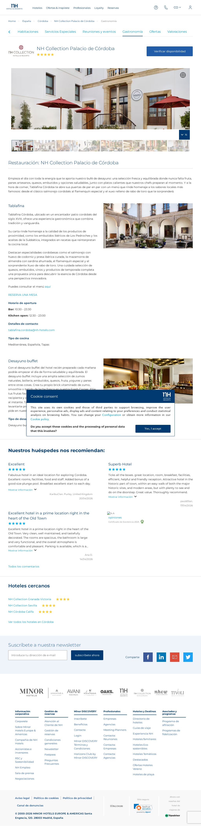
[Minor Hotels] (31, 693)
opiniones (115, 517)
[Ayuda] (156, 7)
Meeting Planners (114, 729)
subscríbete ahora (87, 655)
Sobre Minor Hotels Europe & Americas (25, 730)
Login (77, 735)
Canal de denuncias (30, 805)
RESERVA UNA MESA (22, 295)
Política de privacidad (77, 798)
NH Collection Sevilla (22, 605)
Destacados (140, 759)
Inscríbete (80, 718)
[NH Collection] (142, 693)
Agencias (109, 724)
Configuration (111, 415)
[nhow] (160, 693)
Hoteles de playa (143, 774)
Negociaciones (24, 778)
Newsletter (51, 749)
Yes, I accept (153, 428)
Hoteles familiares (144, 739)
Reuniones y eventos (99, 31)
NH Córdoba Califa (21, 611)
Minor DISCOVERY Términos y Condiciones (85, 744)
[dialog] (100, 413)
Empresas (109, 718)
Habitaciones (28, 31)
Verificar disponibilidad (169, 51)
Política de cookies (46, 798)
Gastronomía (132, 31)
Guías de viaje (142, 727)
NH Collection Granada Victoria (29, 599)
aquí (48, 286)
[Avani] (73, 692)
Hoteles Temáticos (144, 753)
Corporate (21, 721)
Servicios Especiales (60, 31)
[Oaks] (106, 693)
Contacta (80, 729)
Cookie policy (40, 419)
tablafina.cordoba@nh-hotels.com (31, 330)
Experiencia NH (143, 733)
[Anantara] (56, 693)
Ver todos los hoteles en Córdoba (31, 622)
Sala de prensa (24, 773)
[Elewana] (90, 693)
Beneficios (80, 724)
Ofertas (155, 31)
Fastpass (50, 754)
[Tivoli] (177, 693)
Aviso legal (22, 798)
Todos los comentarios (23, 566)
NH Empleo (22, 767)
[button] (143, 808)
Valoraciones (177, 31)
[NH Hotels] (123, 693)
